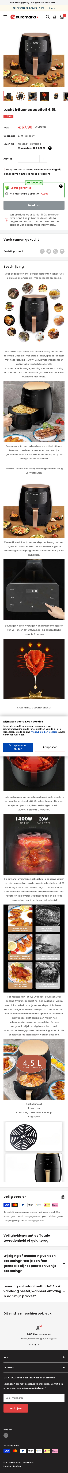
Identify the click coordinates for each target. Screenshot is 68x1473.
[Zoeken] (48, 17)
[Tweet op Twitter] (55, 251)
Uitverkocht (34, 205)
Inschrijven (15, 1408)
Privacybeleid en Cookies (44, 731)
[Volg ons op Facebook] (5, 1435)
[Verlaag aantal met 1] (43, 158)
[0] (61, 17)
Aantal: (7, 158)
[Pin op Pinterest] (48, 251)
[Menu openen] (5, 16)
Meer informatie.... (45, 225)
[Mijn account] (54, 17)
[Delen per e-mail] (62, 251)
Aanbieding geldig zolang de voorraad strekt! (34, 2)
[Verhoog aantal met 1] (22, 158)
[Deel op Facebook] (42, 251)
